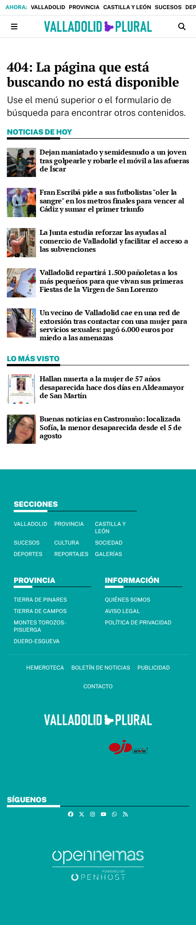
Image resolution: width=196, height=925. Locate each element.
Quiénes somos (127, 600)
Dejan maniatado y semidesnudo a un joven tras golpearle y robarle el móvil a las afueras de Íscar (114, 160)
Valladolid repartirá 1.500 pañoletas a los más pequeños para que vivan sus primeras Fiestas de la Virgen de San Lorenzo (111, 280)
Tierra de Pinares (40, 600)
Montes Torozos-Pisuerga (40, 626)
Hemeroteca (45, 668)
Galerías (108, 554)
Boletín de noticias (100, 668)
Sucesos (168, 7)
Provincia (84, 7)
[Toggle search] (181, 26)
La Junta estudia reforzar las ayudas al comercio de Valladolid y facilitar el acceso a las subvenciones (114, 240)
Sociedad (109, 543)
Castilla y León (127, 7)
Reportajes (71, 554)
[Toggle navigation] (14, 26)
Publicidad (154, 668)
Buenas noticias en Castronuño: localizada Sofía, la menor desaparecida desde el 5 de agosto (111, 427)
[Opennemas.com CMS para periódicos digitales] (98, 865)
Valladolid (48, 7)
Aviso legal (122, 611)
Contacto (98, 686)
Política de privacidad (138, 622)
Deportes (28, 554)
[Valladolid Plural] (97, 26)
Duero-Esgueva (37, 641)
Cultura (66, 543)
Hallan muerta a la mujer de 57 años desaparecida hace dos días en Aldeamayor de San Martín (112, 387)
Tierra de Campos (40, 611)
